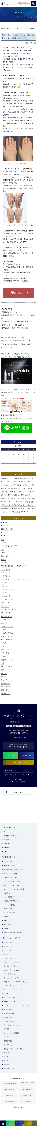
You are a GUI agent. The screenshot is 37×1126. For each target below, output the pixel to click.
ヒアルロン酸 (5, 596)
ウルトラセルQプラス (11, 962)
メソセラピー (5, 619)
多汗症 (3, 643)
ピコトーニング (6, 599)
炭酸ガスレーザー (7, 660)
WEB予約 (26, 281)
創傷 (5, 920)
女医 (2, 646)
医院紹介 (7, 840)
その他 (3, 552)
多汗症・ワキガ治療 (10, 873)
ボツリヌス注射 (6, 616)
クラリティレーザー (8, 576)
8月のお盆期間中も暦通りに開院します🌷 (15, 495)
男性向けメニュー (9, 909)
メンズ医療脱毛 (9, 897)
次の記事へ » (31, 28)
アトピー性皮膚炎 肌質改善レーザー (14, 566)
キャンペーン (5, 572)
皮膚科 (3, 670)
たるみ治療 (5, 556)
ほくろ (3, 559)
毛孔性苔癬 (7, 924)
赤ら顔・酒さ (5, 693)
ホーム (6, 832)
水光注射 (7, 1029)
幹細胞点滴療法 (9, 1021)
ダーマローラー (9, 1045)
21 (23, 460)
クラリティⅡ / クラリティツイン (14, 978)
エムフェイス (5, 569)
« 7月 (3, 468)
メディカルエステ (7, 626)
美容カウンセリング (19, 253)
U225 (3, 532)
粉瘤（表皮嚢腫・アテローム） (14, 932)
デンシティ (5, 586)
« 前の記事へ (5, 28)
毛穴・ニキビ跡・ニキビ (12, 885)
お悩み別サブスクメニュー (12, 901)
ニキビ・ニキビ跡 (7, 589)
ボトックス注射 (9, 942)
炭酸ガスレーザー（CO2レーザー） (15, 982)
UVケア (3, 536)
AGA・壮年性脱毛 (9, 905)
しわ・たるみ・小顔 (10, 877)
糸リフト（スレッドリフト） (13, 990)
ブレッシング (5, 613)
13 (18, 457)
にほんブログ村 (6, 347)
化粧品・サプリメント (9, 633)
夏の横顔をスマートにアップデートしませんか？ (18, 498)
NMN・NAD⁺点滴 (9, 1013)
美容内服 (7, 1053)
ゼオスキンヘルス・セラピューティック (15, 579)
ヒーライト (7, 1060)
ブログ (6, 851)
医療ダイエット (9, 865)
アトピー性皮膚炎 (9, 913)
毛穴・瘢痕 (5, 653)
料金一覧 (7, 844)
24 (3, 462)
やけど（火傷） (9, 916)
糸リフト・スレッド (8, 680)
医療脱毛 (7, 893)
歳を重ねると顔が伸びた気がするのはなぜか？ (17, 488)
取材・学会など (6, 639)
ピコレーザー (5, 603)
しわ (2, 549)
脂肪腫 (6, 928)
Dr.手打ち (7, 1037)
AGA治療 (4, 522)
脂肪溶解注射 (5, 686)
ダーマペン (5, 582)
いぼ (2, 539)
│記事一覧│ (18, 28)
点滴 (2, 663)
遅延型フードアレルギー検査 (13, 1049)
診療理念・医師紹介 (10, 836)
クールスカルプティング (12, 966)
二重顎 (3, 629)
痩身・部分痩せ (6, 666)
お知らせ (4, 542)
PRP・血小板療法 (7, 529)
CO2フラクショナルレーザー (13, 986)
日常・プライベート (8, 649)
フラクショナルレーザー (9, 609)
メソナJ (4, 623)
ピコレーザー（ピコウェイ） (13, 970)
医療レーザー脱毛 (7, 636)
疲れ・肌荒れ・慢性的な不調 (13, 869)
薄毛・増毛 (5, 690)
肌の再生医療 (5, 683)
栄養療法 (7, 1064)
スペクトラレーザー (10, 974)
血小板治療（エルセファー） (13, 1025)
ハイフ (3, 592)
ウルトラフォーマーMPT (12, 958)
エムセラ (7, 1057)
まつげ (3, 562)
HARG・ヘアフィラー (8, 526)
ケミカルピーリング (10, 997)
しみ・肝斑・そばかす (9, 546)
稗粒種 (3, 676)
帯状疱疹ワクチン (9, 1068)
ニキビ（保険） (9, 861)
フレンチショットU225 (11, 1033)
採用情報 (7, 847)
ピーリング (5, 606)
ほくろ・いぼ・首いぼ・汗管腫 (14, 889)
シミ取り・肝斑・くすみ (12, 881)
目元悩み (4, 673)
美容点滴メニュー (9, 1009)
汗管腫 (3, 656)
